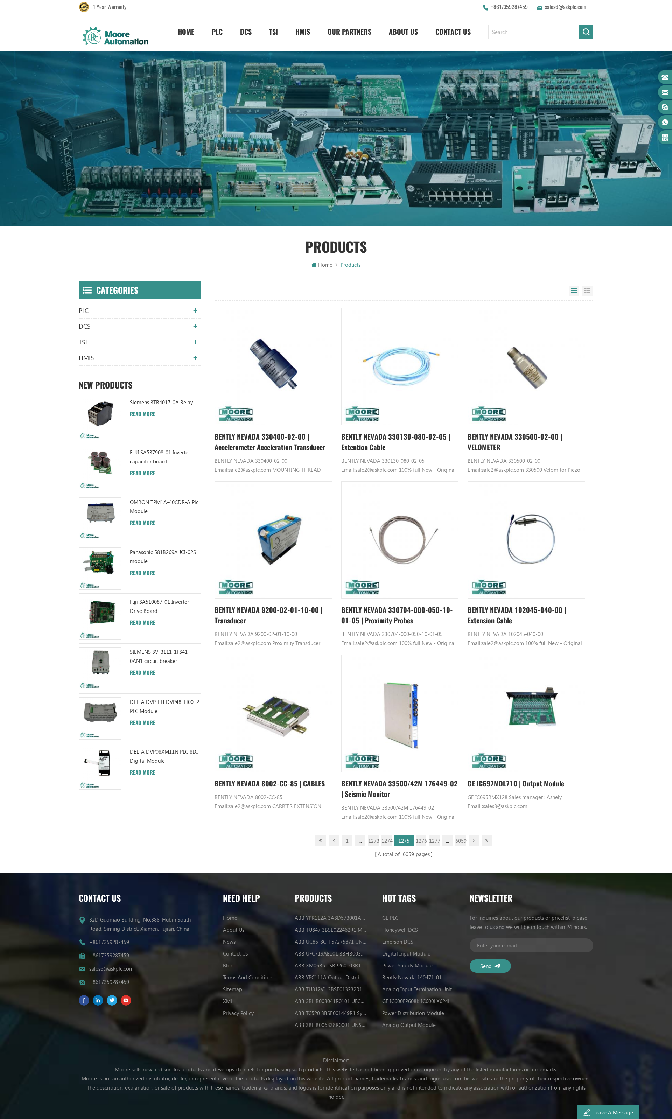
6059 (460, 840)
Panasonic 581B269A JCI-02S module (163, 556)
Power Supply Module (407, 965)
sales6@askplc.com (565, 7)
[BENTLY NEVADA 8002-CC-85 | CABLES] (273, 713)
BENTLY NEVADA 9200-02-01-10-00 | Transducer (268, 615)
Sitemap (232, 989)
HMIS (302, 31)
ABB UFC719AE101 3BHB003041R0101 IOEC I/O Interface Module (331, 953)
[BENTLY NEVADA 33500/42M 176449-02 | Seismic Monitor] (400, 713)
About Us (403, 31)
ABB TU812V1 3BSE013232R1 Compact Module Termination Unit (331, 989)
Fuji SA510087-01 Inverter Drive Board (159, 606)
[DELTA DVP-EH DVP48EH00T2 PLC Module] (100, 719)
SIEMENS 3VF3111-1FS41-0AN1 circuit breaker (160, 656)
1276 (421, 840)
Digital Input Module (406, 953)
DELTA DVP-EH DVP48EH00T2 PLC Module (164, 706)
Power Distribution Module (413, 1012)
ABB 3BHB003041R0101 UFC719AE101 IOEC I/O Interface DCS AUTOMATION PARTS (331, 1001)
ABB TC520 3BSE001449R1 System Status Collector (331, 1012)
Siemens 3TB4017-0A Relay (161, 402)
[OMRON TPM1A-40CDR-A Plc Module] (100, 519)
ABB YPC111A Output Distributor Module (331, 977)
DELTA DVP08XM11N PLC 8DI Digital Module (164, 756)
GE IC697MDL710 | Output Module (516, 783)
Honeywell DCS (400, 929)
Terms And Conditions (248, 977)
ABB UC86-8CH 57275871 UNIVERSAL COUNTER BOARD (331, 941)
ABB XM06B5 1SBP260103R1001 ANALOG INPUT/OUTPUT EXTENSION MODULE (331, 965)
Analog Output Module (409, 1024)
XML (228, 1001)
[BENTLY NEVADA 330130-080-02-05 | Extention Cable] (400, 366)
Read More (142, 414)
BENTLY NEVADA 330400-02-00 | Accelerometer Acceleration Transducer (270, 442)
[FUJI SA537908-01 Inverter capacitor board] (100, 469)
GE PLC (390, 917)
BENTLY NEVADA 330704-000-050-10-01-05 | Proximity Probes (397, 615)
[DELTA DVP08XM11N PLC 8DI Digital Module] (100, 768)
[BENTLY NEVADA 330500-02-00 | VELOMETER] (526, 366)
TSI (273, 31)
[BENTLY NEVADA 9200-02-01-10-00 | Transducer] (273, 540)
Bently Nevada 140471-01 (412, 977)
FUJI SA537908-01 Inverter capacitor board (160, 457)
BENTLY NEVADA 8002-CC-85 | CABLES (270, 783)
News (229, 941)
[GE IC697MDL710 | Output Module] (526, 713)
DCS (246, 31)
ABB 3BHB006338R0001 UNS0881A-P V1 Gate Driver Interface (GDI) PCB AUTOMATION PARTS (331, 1024)
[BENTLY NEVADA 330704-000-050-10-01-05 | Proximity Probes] (400, 540)
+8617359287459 (509, 7)
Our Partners (349, 31)
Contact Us (453, 31)
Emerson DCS (397, 941)
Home (186, 31)
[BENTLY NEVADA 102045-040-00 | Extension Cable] (526, 540)
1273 (373, 840)
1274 (387, 840)
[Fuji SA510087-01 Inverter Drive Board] (100, 618)
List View (587, 291)
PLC (217, 31)
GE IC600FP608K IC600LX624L (416, 1001)
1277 (434, 840)
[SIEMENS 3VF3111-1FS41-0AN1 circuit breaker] (100, 669)
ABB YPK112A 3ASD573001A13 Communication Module (331, 917)
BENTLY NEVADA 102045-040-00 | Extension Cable (517, 615)
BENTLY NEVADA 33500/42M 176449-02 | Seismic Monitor (399, 789)
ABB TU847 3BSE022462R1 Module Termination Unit (331, 929)
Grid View (574, 291)
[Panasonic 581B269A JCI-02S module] (100, 569)
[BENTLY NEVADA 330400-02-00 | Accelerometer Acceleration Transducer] (273, 366)
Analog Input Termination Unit (417, 989)
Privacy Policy (238, 1012)
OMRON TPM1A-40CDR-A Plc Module (164, 506)
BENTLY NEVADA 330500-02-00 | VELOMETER (515, 442)
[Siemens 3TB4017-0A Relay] (100, 419)
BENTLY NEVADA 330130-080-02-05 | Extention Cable (395, 442)
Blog (228, 965)
